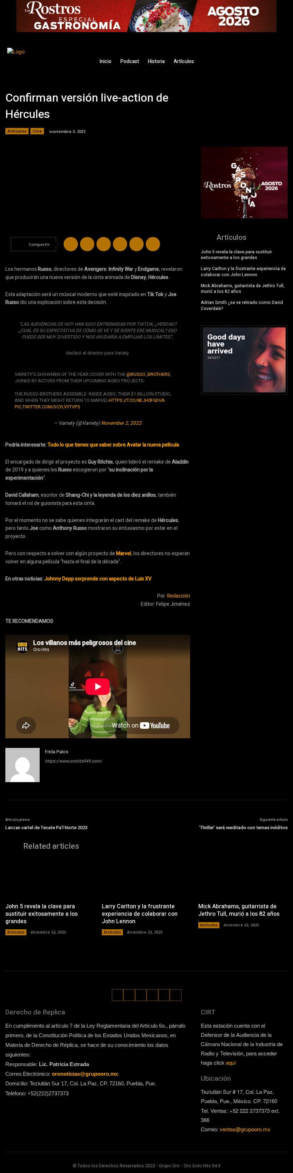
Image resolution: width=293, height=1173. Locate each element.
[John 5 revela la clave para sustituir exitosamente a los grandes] (50, 878)
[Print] (153, 244)
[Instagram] (257, 56)
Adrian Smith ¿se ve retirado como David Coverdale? (242, 305)
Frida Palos (56, 751)
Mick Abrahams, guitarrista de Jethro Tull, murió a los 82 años (242, 289)
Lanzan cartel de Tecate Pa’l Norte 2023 (46, 827)
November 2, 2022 (121, 423)
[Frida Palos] (22, 765)
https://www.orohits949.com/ (73, 761)
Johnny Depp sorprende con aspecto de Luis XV (98, 579)
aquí (231, 1062)
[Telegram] (103, 244)
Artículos (17, 131)
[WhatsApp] (270, 67)
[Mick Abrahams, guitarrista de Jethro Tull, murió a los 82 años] (243, 878)
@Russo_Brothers (148, 374)
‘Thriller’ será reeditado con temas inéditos (243, 827)
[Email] (136, 244)
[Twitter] (279, 56)
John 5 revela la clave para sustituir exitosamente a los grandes (236, 255)
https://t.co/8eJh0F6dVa (137, 400)
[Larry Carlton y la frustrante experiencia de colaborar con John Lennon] (146, 878)
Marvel (123, 553)
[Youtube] (281, 67)
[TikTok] (268, 56)
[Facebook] (247, 56)
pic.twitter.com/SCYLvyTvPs (47, 406)
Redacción (178, 596)
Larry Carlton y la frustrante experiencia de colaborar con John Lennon (243, 271)
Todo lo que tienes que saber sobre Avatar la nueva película (113, 445)
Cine (37, 131)
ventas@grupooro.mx (245, 1129)
